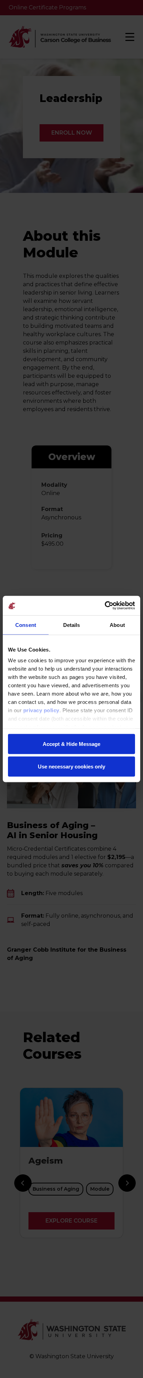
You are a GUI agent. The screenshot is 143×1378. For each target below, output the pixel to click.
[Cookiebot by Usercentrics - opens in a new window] (104, 605)
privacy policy (41, 710)
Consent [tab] (25, 625)
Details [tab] (71, 625)
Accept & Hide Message (71, 744)
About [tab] (117, 625)
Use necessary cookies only (71, 766)
